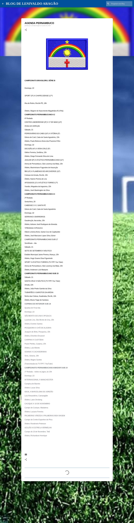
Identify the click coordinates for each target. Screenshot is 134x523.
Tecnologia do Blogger (68, 520)
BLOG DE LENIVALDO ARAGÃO (32, 3)
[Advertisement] (67, 499)
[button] (26, 30)
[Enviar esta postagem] (26, 455)
